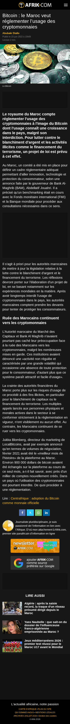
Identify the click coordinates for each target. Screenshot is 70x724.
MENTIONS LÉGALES (45, 712)
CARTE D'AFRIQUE (27, 709)
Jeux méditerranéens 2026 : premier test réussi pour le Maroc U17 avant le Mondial (43, 644)
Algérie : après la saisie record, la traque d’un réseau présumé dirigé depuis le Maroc (44, 608)
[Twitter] (30, 512)
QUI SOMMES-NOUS (24, 712)
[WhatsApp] (38, 512)
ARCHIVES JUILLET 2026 (25, 716)
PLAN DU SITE (44, 709)
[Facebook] (22, 512)
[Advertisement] (35, 100)
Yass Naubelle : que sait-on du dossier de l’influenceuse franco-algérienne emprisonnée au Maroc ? (45, 626)
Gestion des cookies (47, 716)
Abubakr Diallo (10, 33)
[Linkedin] (46, 512)
